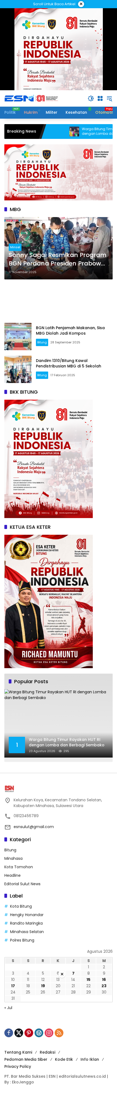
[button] (91, 98)
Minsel (15, 247)
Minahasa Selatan (27, 931)
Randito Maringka (26, 923)
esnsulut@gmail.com (34, 826)
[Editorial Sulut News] (31, 98)
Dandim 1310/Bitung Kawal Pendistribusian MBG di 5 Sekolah (68, 363)
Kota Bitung (21, 906)
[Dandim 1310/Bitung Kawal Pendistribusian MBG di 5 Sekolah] (18, 369)
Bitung (42, 342)
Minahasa (13, 858)
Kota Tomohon (18, 867)
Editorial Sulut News (22, 884)
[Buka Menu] (100, 98)
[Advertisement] (58, 301)
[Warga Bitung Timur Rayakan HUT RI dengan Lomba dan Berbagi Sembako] (49, 131)
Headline (12, 875)
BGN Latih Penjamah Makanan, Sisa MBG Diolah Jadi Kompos (70, 330)
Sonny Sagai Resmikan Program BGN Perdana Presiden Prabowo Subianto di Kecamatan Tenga (57, 259)
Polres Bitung (22, 940)
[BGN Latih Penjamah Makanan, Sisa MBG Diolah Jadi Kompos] (18, 336)
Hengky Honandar (27, 914)
